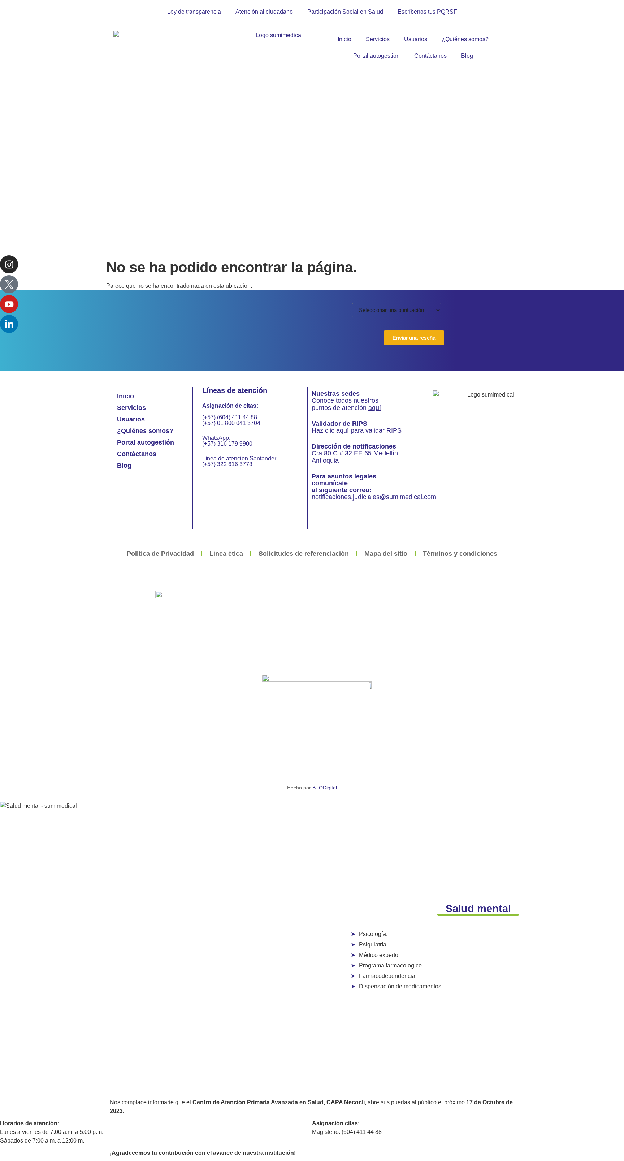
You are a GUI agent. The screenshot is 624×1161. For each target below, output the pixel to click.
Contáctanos (430, 56)
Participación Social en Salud (345, 12)
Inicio (344, 39)
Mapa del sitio (385, 553)
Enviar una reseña (414, 338)
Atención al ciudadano (264, 12)
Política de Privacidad (160, 553)
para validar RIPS (357, 430)
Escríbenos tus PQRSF (427, 12)
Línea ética (226, 553)
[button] (478, 910)
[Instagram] (9, 264)
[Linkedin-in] (9, 324)
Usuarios (415, 39)
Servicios (378, 39)
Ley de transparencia (194, 12)
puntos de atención (346, 407)
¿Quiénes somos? (465, 39)
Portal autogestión (376, 56)
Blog (467, 56)
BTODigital (324, 787)
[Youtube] (9, 304)
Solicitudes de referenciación (304, 553)
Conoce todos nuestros (345, 400)
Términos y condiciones (460, 553)
